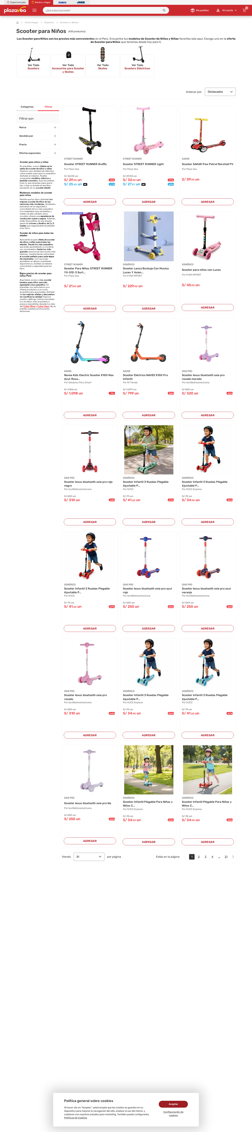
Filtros (48, 106)
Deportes (49, 22)
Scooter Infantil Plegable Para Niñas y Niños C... (148, 803)
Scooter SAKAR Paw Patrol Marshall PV (207, 164)
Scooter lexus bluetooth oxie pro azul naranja (206, 590)
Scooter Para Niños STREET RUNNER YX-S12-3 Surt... (88, 270)
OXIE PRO (187, 371)
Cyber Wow (29, 306)
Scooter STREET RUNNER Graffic (85, 164)
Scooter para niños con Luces (201, 269)
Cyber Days (43, 306)
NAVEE (67, 371)
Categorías (27, 106)
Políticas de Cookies (75, 1117)
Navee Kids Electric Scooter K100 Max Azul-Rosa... (89, 377)
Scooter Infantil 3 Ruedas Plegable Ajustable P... (146, 483)
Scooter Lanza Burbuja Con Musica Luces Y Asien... (146, 270)
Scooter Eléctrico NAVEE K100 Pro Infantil (145, 377)
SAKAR (185, 158)
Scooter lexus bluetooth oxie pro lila (87, 803)
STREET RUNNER (73, 158)
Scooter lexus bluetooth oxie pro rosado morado (203, 377)
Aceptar (173, 1104)
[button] (164, 10)
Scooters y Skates (69, 22)
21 (77, 856)
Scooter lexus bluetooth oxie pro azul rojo (147, 590)
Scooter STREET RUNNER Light (143, 164)
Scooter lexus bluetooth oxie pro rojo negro (88, 483)
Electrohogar (31, 22)
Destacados (215, 91)
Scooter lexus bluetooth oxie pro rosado (85, 697)
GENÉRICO (128, 264)
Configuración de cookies (173, 1114)
